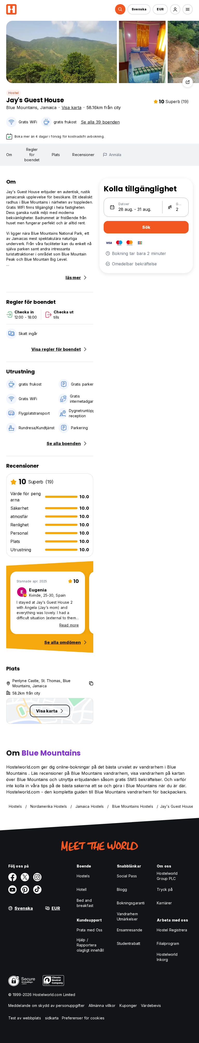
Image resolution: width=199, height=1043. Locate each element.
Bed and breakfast (85, 903)
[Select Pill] (120, 9)
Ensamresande (129, 930)
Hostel (13, 93)
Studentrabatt (128, 943)
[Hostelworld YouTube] (12, 889)
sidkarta (52, 1018)
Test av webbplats (24, 1018)
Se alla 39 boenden (100, 122)
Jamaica (48, 107)
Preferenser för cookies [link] (83, 1018)
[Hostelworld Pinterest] (25, 889)
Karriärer (164, 903)
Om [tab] (9, 154)
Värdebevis (151, 1005)
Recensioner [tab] (83, 154)
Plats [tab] (56, 154)
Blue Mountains (21, 107)
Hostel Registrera (172, 930)
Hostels (83, 876)
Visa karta (71, 107)
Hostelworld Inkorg (167, 957)
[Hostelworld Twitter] (25, 877)
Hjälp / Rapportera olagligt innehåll (90, 945)
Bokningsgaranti (131, 903)
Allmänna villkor (102, 1005)
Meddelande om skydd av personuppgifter (46, 1005)
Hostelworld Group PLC (167, 876)
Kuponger (128, 1005)
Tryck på (165, 889)
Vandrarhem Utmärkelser (127, 916)
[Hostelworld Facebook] (12, 877)
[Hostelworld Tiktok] (37, 889)
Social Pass (127, 876)
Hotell (82, 889)
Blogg (122, 889)
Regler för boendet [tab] (31, 154)
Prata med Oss (89, 930)
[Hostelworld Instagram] (37, 877)
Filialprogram (168, 943)
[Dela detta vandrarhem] (187, 82)
